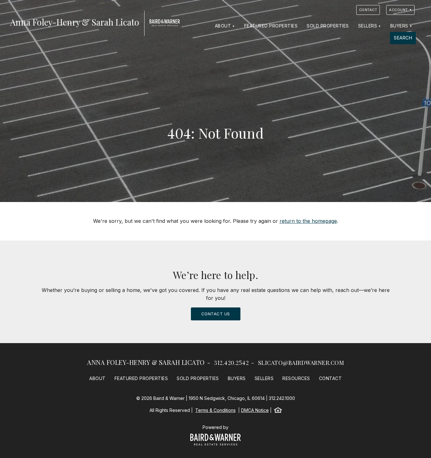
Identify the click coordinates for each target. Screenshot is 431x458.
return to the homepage (308, 221)
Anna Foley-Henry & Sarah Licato (146, 362)
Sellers (367, 25)
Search (403, 37)
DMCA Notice (255, 410)
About (223, 25)
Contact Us (215, 313)
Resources (296, 378)
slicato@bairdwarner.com (301, 362)
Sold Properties (328, 25)
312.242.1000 (282, 398)
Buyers (399, 25)
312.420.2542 (231, 362)
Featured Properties (271, 25)
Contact (368, 10)
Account (398, 10)
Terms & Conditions (215, 410)
